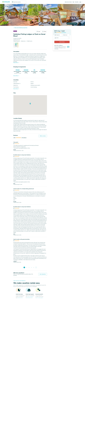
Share (45, 31)
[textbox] (18, 2)
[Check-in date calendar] (55, 35)
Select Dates (62, 41)
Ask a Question (43, 274)
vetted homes (20, 297)
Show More (15, 62)
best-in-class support (39, 297)
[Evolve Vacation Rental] (6, 2)
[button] (62, 38)
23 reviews (64, 32)
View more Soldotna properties (20, 27)
